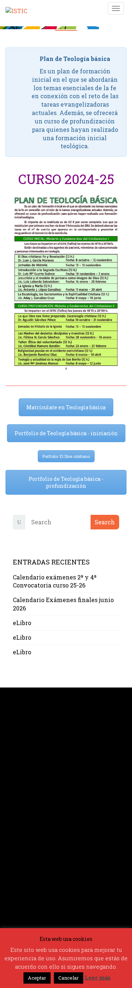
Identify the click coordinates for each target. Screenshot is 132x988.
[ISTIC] (16, 8)
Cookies (24, 848)
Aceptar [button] (37, 977)
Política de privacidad (45, 840)
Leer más (98, 977)
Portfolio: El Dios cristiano (66, 456)
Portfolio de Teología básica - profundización (66, 482)
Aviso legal (29, 831)
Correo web (29, 857)
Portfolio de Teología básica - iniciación (66, 433)
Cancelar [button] (68, 977)
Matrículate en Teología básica (66, 407)
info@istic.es (32, 779)
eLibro (22, 623)
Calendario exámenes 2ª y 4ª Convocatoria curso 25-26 (54, 581)
